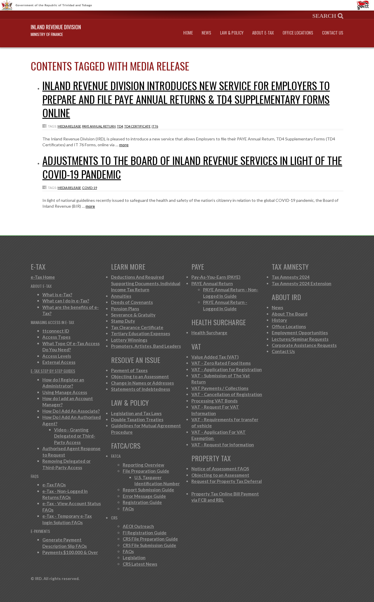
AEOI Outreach (138, 526)
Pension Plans (125, 308)
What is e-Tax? (57, 294)
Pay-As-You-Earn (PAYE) (215, 277)
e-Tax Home (43, 277)
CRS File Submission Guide (149, 545)
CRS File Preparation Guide (150, 538)
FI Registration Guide (145, 532)
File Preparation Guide (146, 471)
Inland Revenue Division (56, 27)
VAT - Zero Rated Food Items (221, 363)
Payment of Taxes (129, 370)
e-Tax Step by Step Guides (53, 371)
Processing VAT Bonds (214, 400)
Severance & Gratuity (133, 314)
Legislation (134, 557)
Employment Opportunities (300, 332)
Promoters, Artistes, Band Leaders (146, 346)
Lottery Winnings (129, 340)
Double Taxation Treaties (137, 419)
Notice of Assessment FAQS (220, 468)
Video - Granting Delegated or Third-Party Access (74, 436)
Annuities (121, 296)
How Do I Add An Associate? (71, 411)
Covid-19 (89, 188)
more (124, 144)
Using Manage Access (64, 392)
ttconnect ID (55, 330)
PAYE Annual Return (99, 126)
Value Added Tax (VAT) (215, 357)
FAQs (128, 508)
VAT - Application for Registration (226, 369)
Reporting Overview (143, 464)
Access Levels (56, 356)
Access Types (56, 337)
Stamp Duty (123, 321)
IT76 (155, 126)
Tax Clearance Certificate (137, 327)
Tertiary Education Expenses (140, 333)
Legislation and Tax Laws (136, 413)
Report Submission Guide (148, 489)
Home (188, 33)
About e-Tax (263, 33)
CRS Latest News (140, 564)
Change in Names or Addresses (142, 383)
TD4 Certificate (137, 126)
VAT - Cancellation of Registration (226, 394)
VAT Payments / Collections (219, 388)
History (279, 320)
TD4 (120, 126)
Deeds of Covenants (132, 302)
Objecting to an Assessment (140, 376)
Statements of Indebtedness (140, 389)
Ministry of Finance (47, 34)
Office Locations (298, 33)
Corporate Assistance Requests (304, 345)
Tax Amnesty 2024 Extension (301, 283)
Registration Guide (142, 502)
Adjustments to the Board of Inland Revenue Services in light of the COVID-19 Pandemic (192, 167)
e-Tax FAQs (54, 484)
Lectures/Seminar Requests (300, 339)
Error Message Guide (144, 496)
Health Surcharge (209, 332)
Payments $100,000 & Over (70, 552)
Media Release (69, 126)
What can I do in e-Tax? (65, 300)
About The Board (289, 314)
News (206, 33)
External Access (58, 362)
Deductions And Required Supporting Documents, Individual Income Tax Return (145, 283)
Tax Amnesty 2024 (291, 277)
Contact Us (332, 33)
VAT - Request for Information (222, 444)
